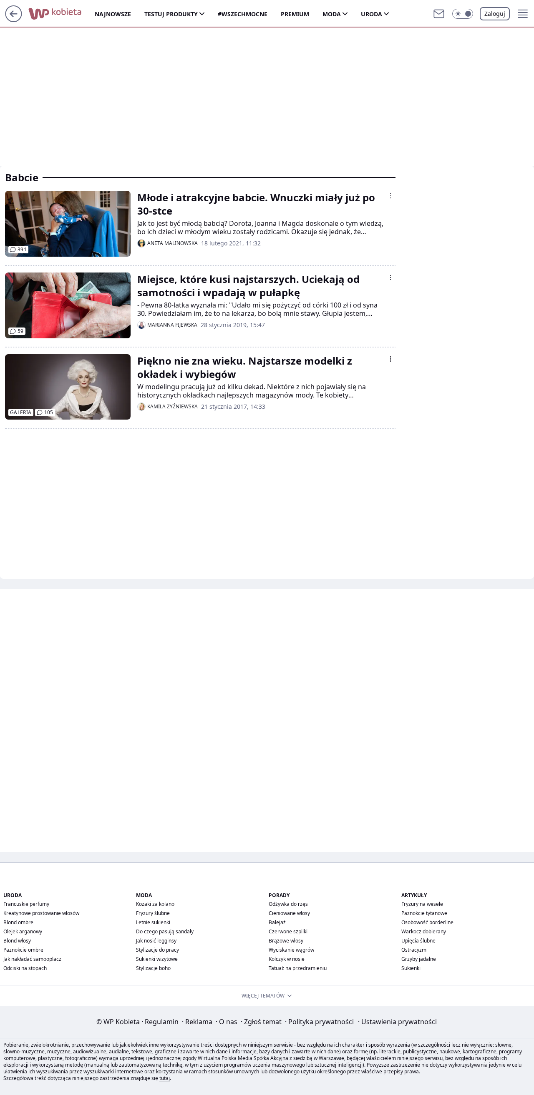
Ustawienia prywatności (397, 1021)
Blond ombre (18, 922)
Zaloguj (494, 14)
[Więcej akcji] (390, 196)
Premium (295, 14)
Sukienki (411, 968)
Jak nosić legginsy (156, 940)
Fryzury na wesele (422, 904)
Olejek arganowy (22, 931)
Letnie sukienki (153, 922)
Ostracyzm (413, 949)
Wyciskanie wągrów (291, 949)
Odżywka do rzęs (288, 904)
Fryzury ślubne (153, 913)
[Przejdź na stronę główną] (13, 19)
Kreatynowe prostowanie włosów (41, 913)
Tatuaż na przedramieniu (298, 968)
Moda (331, 14)
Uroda (371, 14)
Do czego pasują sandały (165, 931)
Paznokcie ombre (23, 949)
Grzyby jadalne (418, 958)
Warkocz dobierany (423, 931)
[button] (462, 14)
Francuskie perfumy (26, 904)
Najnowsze (113, 14)
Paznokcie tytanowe (424, 913)
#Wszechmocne (242, 14)
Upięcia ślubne (418, 940)
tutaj (164, 1078)
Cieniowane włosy (289, 913)
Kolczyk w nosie (287, 958)
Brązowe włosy (286, 940)
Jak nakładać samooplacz (32, 958)
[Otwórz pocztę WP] (439, 13)
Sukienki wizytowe (157, 958)
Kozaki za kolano (155, 904)
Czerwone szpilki (288, 931)
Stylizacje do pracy (157, 949)
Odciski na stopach (25, 968)
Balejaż (277, 922)
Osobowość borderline (427, 922)
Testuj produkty (171, 14)
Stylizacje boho (153, 968)
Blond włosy (17, 940)
